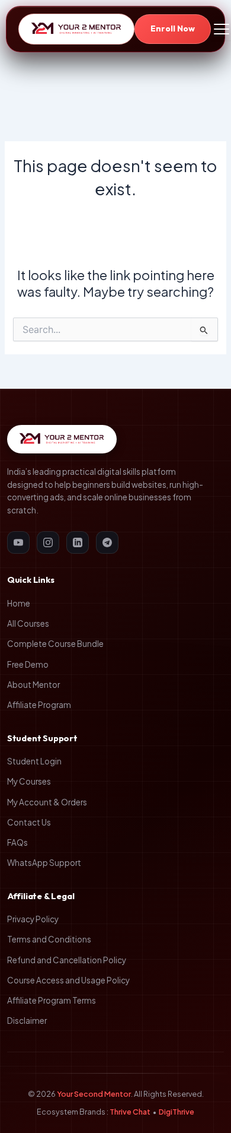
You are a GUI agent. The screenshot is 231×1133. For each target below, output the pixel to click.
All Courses (28, 623)
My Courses (29, 781)
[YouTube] (18, 542)
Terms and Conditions (49, 939)
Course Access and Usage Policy (68, 980)
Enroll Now (172, 28)
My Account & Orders (47, 802)
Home (18, 603)
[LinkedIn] (77, 542)
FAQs (17, 842)
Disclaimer (27, 1020)
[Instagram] (48, 542)
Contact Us (29, 822)
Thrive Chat (130, 1111)
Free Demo (28, 664)
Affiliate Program (39, 705)
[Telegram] (107, 542)
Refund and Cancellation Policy (66, 960)
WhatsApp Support (44, 863)
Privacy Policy (33, 919)
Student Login (34, 761)
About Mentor (33, 685)
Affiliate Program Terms (51, 1000)
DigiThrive (176, 1111)
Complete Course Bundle (55, 644)
